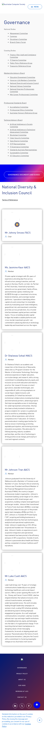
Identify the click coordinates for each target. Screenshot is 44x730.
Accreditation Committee (19, 107)
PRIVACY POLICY (22, 673)
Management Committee (19, 33)
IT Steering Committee (18, 60)
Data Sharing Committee (19, 141)
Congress (13, 36)
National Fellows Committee (20, 86)
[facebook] (28, 705)
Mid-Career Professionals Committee (24, 94)
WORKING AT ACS (22, 691)
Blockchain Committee (18, 135)
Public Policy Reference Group (21, 63)
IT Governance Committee (19, 147)
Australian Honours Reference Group (23, 113)
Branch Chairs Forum (18, 42)
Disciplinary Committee (18, 39)
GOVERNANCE (22, 667)
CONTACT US (22, 697)
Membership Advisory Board (14, 73)
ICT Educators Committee (19, 156)
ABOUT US (22, 679)
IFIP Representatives (17, 144)
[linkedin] (15, 705)
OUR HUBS (22, 685)
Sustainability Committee (19, 153)
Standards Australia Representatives (23, 150)
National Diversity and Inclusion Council (24, 83)
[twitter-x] (22, 705)
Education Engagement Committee (22, 77)
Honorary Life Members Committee (23, 80)
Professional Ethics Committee (21, 110)
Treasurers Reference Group (20, 66)
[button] (36, 705)
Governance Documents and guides (24, 175)
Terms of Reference (10, 200)
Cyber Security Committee (19, 138)
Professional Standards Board (15, 103)
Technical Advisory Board (13, 120)
